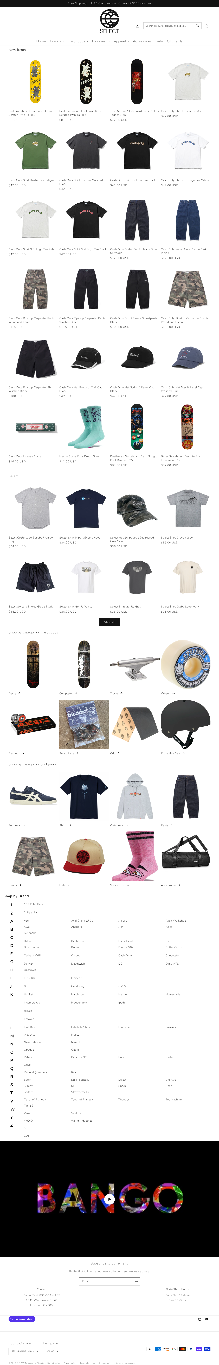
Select (122, 1080)
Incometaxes (32, 1003)
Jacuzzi (28, 1011)
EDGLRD (29, 978)
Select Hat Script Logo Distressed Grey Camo (132, 539)
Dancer (28, 964)
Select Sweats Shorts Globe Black (31, 607)
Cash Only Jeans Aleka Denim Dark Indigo (184, 251)
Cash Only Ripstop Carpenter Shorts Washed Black (32, 389)
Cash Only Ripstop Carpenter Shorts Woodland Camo (185, 320)
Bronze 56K (125, 947)
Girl (26, 986)
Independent (79, 1003)
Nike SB (76, 1042)
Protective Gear (171, 753)
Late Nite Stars (80, 1027)
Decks (12, 693)
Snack (122, 1086)
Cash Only (125, 955)
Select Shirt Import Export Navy (79, 538)
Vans (27, 1113)
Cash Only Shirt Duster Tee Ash (182, 111)
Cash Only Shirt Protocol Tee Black (133, 180)
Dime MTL (172, 964)
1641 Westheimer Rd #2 (42, 1300)
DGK (121, 964)
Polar (121, 1057)
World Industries (82, 1121)
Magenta (29, 1035)
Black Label (125, 941)
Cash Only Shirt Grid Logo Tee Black (82, 249)
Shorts (13, 885)
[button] (57, 41)
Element (76, 978)
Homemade (173, 994)
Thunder (123, 1099)
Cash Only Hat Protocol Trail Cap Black (80, 389)
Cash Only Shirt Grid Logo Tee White (185, 180)
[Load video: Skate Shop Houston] (109, 1199)
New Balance (32, 1042)
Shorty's (171, 1080)
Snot (169, 1086)
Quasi (27, 1065)
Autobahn (30, 933)
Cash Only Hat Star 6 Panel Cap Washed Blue (182, 389)
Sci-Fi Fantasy (80, 1080)
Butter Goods (174, 947)
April (121, 927)
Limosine (124, 1027)
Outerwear (117, 825)
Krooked (29, 1019)
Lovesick (171, 1027)
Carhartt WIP (32, 955)
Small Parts (66, 753)
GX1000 (124, 986)
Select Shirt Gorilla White (75, 607)
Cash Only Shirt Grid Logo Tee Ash (31, 249)
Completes (66, 693)
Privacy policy (70, 1363)
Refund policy (53, 1363)
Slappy (28, 1086)
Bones (75, 947)
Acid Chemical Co (82, 921)
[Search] (197, 26)
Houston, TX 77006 (42, 1305)
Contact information (125, 1363)
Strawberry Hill (80, 1092)
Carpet (75, 955)
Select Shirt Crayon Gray (177, 538)
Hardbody (77, 994)
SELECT (20, 1363)
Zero (27, 1136)
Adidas (122, 921)
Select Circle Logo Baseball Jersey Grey (31, 539)
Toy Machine (174, 1099)
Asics (169, 927)
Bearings (14, 753)
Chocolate (172, 955)
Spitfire (28, 1092)
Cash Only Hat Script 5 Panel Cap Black (132, 389)
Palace (28, 1057)
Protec (170, 1057)
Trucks (114, 693)
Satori (27, 1080)
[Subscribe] (136, 1281)
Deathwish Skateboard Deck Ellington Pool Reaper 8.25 (134, 458)
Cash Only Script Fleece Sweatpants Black (134, 320)
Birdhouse (77, 941)
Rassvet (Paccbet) (35, 1072)
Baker (27, 941)
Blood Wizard (32, 947)
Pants (165, 825)
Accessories (168, 885)
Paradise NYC (79, 1057)
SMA (74, 1086)
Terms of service (87, 1363)
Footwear (15, 825)
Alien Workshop (176, 921)
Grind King (77, 986)
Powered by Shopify (34, 1363)
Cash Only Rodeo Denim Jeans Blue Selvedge (133, 251)
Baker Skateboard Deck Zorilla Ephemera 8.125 (180, 458)
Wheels (166, 693)
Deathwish (78, 964)
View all (109, 622)
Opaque (29, 1050)
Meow (75, 1035)
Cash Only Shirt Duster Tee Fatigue (32, 180)
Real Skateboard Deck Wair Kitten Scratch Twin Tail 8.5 (81, 113)
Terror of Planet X (35, 1099)
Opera (75, 1050)
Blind (169, 941)
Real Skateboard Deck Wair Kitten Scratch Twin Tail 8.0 (30, 113)
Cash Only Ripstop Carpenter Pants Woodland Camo (32, 320)
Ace (26, 921)
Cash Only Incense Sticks (25, 456)
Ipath (121, 1003)
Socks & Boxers (120, 885)
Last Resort (31, 1027)
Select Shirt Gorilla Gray (125, 607)
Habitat (28, 994)
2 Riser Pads (32, 912)
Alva (27, 927)
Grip (112, 753)
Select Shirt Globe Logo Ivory (180, 607)
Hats (62, 885)
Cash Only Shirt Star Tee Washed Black (81, 182)
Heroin (122, 994)
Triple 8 (29, 1106)
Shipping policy (106, 1363)
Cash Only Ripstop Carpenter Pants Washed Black (82, 320)
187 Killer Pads (34, 904)
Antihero (76, 927)
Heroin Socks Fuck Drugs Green (80, 456)
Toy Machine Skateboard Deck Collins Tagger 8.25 (134, 113)
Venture (76, 1113)
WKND (28, 1121)
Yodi (26, 1128)
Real (74, 1072)
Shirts (63, 825)
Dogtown (30, 970)
